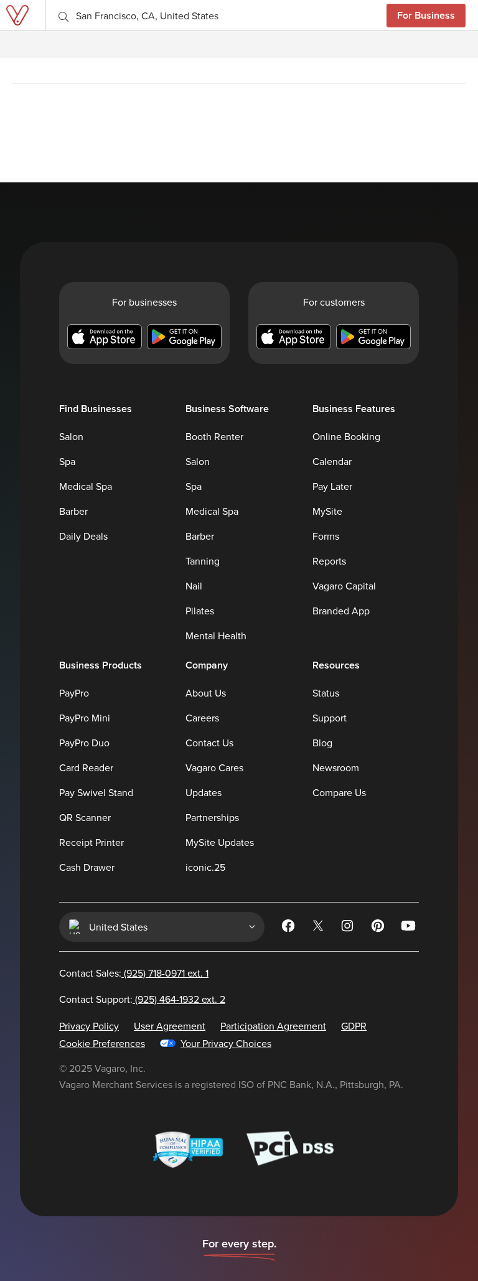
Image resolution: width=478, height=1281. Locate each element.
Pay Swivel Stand (96, 792)
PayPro (74, 693)
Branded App (341, 611)
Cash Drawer (87, 867)
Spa (67, 461)
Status (325, 693)
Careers (202, 718)
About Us (205, 693)
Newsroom (335, 767)
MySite (327, 511)
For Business (426, 15)
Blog (322, 743)
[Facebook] (289, 928)
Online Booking (346, 436)
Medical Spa (85, 486)
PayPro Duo (84, 743)
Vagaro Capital (344, 586)
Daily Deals (83, 536)
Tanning (202, 561)
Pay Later (332, 486)
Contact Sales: (134, 973)
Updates (203, 792)
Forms (325, 536)
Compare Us (339, 792)
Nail (193, 586)
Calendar (332, 461)
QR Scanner (85, 817)
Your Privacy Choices (225, 1043)
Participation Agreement (273, 1026)
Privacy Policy (89, 1026)
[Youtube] (409, 928)
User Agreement (169, 1026)
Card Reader (86, 767)
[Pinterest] (379, 928)
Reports (329, 561)
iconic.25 (205, 867)
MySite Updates (219, 842)
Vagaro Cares (214, 767)
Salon (71, 436)
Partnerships (212, 817)
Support (329, 718)
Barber (73, 511)
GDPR (354, 1026)
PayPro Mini (84, 718)
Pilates (199, 611)
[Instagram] (349, 927)
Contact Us (209, 743)
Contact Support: (142, 999)
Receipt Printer (91, 842)
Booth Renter (214, 436)
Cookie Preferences (102, 1043)
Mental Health (215, 635)
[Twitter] (319, 928)
